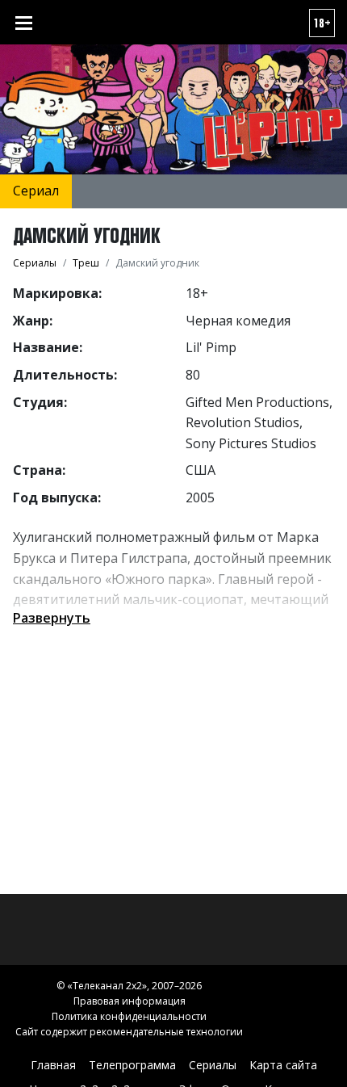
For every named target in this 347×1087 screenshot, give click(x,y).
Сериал (36, 190)
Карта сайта (283, 1064)
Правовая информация (129, 1001)
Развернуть (51, 618)
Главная (53, 1064)
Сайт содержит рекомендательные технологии (129, 1032)
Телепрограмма (132, 1064)
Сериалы (212, 1064)
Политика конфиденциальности (129, 1016)
